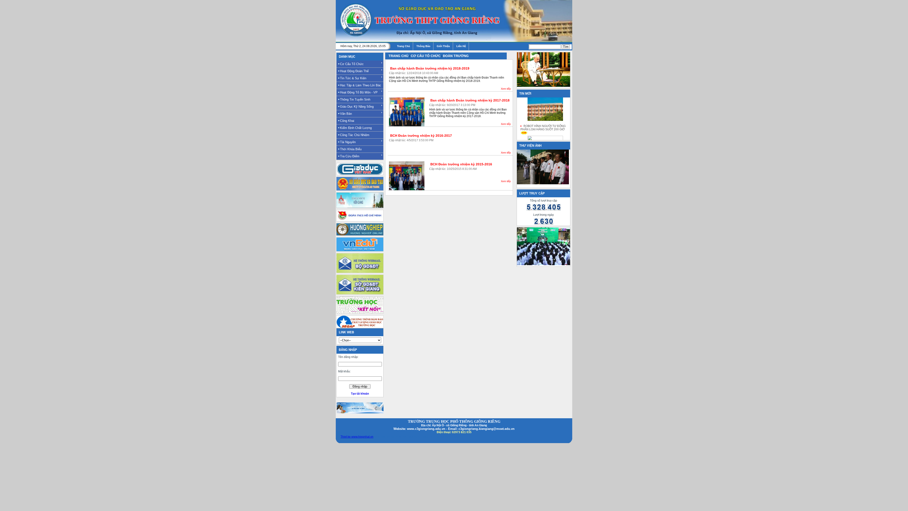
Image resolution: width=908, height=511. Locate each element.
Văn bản (346, 113)
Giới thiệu (443, 46)
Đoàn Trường (456, 56)
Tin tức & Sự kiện (353, 78)
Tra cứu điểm (349, 156)
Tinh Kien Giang (418, 436)
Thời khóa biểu (351, 149)
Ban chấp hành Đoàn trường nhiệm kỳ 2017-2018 (470, 100)
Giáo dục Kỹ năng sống (357, 106)
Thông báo (423, 46)
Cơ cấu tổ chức (352, 64)
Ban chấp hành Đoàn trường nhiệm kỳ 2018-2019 (429, 68)
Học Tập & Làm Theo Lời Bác (360, 85)
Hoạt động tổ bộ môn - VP (359, 92)
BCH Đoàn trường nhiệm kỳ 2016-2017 (421, 135)
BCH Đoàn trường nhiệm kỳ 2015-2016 (461, 164)
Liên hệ (461, 46)
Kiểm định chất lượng (356, 128)
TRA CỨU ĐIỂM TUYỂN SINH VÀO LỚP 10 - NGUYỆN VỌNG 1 (544, 85)
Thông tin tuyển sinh (355, 99)
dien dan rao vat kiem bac (390, 436)
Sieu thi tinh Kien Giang (444, 436)
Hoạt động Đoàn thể (354, 71)
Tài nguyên (348, 142)
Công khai (347, 121)
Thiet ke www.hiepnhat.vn (356, 436)
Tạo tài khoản (360, 393)
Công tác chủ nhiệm (354, 135)
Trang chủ (403, 46)
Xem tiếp (506, 88)
